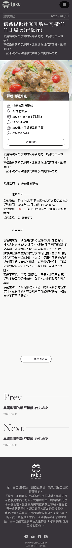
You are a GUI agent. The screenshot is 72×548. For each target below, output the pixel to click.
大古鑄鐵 (12, 4)
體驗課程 (9, 16)
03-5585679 (20, 133)
